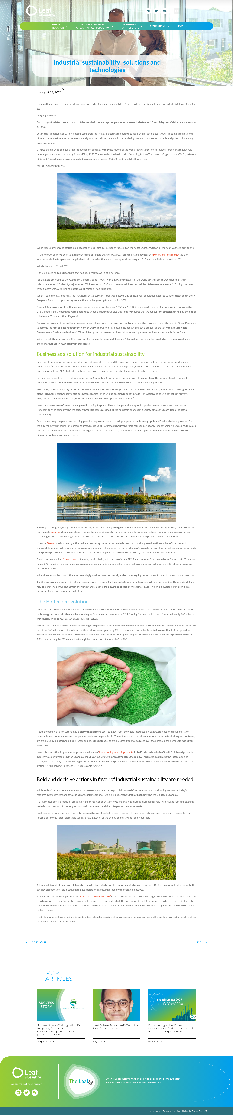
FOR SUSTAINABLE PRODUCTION (92, 26)
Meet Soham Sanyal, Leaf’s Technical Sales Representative (115, 1027)
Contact (133, 11)
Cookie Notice (182, 1111)
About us (110, 11)
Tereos (50, 543)
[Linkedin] (148, 11)
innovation (57, 26)
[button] (177, 11)
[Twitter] (156, 11)
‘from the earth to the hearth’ (95, 896)
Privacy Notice (169, 1111)
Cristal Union (70, 559)
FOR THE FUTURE (130, 26)
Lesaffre (55, 531)
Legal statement (155, 1111)
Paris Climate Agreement (166, 254)
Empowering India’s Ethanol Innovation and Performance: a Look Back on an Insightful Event (171, 1028)
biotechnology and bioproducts (116, 752)
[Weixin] (165, 11)
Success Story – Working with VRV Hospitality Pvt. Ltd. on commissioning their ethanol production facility (58, 1030)
